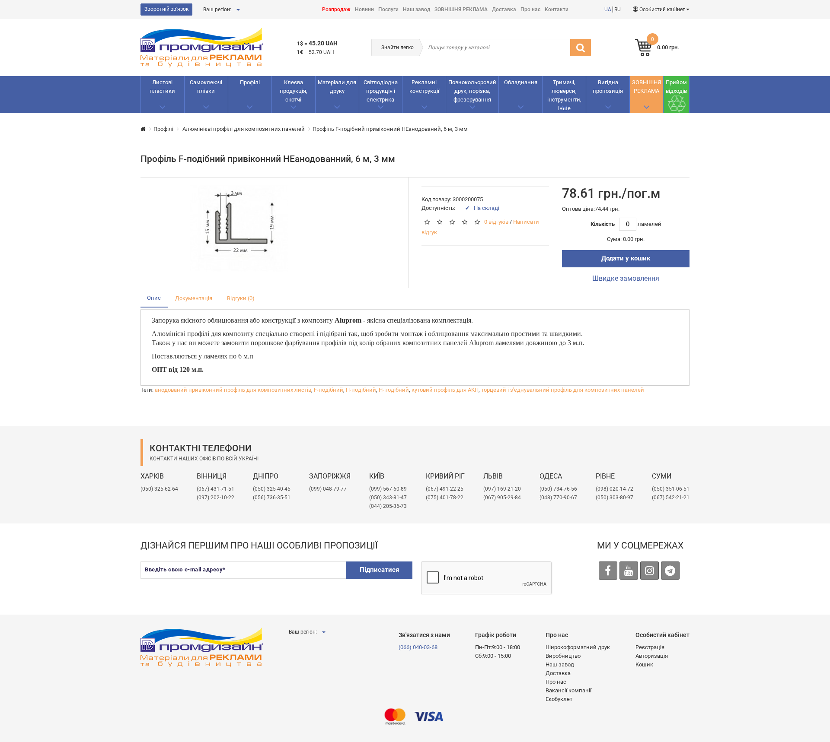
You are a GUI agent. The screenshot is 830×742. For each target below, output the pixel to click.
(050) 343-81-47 (388, 498)
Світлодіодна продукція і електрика (381, 91)
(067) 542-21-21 (671, 498)
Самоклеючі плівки (206, 86)
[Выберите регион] (238, 9)
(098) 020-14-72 (614, 489)
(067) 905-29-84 (502, 498)
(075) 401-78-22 (444, 498)
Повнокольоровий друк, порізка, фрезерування (472, 91)
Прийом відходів (676, 86)
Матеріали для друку (337, 86)
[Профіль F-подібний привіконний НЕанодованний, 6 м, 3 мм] (239, 228)
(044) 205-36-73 (388, 506)
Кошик (644, 664)
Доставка (504, 9)
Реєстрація (649, 647)
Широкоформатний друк (578, 647)
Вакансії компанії (568, 690)
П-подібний (361, 390)
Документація (193, 298)
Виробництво (563, 656)
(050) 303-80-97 (614, 498)
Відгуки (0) (241, 298)
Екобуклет (559, 699)
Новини (364, 9)
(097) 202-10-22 (215, 498)
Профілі (250, 82)
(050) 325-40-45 (271, 489)
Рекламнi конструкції (424, 86)
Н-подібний (394, 390)
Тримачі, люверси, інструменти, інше (564, 95)
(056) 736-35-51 (271, 498)
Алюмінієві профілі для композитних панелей (243, 129)
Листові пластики (162, 86)
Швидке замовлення (625, 278)
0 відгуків (496, 222)
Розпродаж (336, 9)
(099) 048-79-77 (328, 489)
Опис (154, 298)
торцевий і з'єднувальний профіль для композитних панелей (562, 390)
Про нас (530, 9)
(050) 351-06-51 (671, 489)
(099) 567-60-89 (388, 489)
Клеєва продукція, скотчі (293, 91)
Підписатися (379, 570)
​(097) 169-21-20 (502, 489)
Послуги (388, 9)
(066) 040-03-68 (418, 647)
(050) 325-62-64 (159, 489)
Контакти (556, 9)
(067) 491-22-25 (444, 489)
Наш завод (416, 9)
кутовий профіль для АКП (445, 390)
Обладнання (520, 82)
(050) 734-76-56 (558, 489)
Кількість (603, 224)
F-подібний (328, 390)
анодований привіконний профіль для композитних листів (233, 390)
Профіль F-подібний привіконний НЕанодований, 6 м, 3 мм (390, 129)
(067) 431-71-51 (215, 489)
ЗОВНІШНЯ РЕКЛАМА (461, 9)
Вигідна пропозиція (608, 86)
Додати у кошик (625, 258)
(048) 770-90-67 (558, 498)
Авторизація (651, 656)
